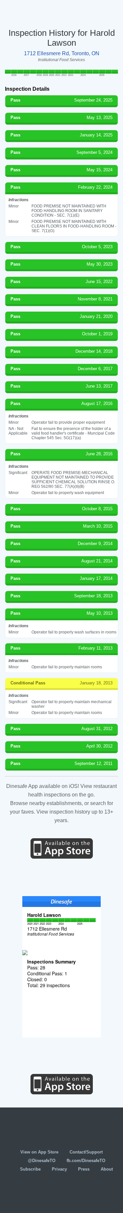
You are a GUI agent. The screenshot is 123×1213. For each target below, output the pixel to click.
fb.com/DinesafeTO (86, 1160)
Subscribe (30, 1169)
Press (84, 1169)
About (107, 1169)
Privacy (59, 1169)
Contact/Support (86, 1152)
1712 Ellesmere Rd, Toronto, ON (61, 53)
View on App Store (39, 1152)
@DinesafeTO (41, 1160)
